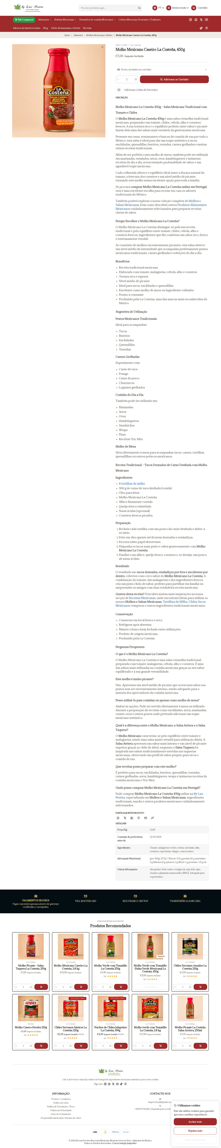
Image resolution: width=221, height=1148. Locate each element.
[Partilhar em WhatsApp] (131, 818)
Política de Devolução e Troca (61, 1106)
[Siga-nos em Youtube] (206, 19)
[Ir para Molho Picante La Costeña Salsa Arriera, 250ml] (190, 1008)
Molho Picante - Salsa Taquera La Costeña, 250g (31, 967)
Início (67, 35)
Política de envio (61, 1102)
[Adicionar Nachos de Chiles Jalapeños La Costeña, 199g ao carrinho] (121, 1046)
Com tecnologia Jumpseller (124, 1143)
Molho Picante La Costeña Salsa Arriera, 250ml (190, 1029)
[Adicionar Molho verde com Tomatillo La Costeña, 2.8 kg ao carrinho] (160, 1046)
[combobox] (110, 8)
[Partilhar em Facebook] (118, 818)
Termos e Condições (61, 1099)
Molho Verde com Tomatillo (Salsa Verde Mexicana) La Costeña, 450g (150, 968)
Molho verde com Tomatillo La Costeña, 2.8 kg (150, 1029)
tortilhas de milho (133, 483)
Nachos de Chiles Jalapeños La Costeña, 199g (110, 1029)
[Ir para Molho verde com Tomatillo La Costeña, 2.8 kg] (150, 1008)
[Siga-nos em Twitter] (201, 19)
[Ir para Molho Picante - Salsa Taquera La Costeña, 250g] (31, 946)
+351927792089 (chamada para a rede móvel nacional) (160, 1109)
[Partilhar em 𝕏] (125, 818)
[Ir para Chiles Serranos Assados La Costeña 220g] (190, 946)
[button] (24, 20)
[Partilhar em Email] (145, 818)
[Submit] (139, 8)
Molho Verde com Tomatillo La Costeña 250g (110, 967)
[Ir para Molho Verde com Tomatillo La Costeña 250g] (110, 946)
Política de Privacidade (61, 1110)
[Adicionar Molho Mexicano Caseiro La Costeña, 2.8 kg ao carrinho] (81, 987)
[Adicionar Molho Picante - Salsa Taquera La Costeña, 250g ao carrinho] (41, 987)
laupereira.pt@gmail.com (160, 1102)
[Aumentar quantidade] (135, 79)
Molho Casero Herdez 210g (31, 1027)
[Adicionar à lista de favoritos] (17, 942)
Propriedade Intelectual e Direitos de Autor (61, 1118)
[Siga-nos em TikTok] (201, 28)
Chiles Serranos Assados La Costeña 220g (190, 967)
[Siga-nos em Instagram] (190, 19)
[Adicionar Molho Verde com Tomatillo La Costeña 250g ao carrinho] (121, 987)
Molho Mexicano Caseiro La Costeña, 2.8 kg (70, 967)
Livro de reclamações (61, 1114)
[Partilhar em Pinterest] (138, 818)
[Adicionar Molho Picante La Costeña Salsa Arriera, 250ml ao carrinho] (200, 1046)
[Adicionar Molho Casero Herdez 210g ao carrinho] (41, 1046)
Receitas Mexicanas (142, 598)
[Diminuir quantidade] (118, 79)
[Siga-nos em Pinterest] (206, 28)
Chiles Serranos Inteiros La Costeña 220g (71, 1029)
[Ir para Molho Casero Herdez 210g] (31, 1008)
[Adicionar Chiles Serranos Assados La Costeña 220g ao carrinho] (200, 987)
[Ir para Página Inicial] (28, 7)
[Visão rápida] (17, 949)
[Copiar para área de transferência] (152, 818)
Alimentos (78, 35)
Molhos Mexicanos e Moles (99, 35)
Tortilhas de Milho (175, 601)
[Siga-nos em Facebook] (196, 19)
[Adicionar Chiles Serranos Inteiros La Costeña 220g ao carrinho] (81, 1046)
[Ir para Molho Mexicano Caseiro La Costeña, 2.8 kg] (71, 946)
